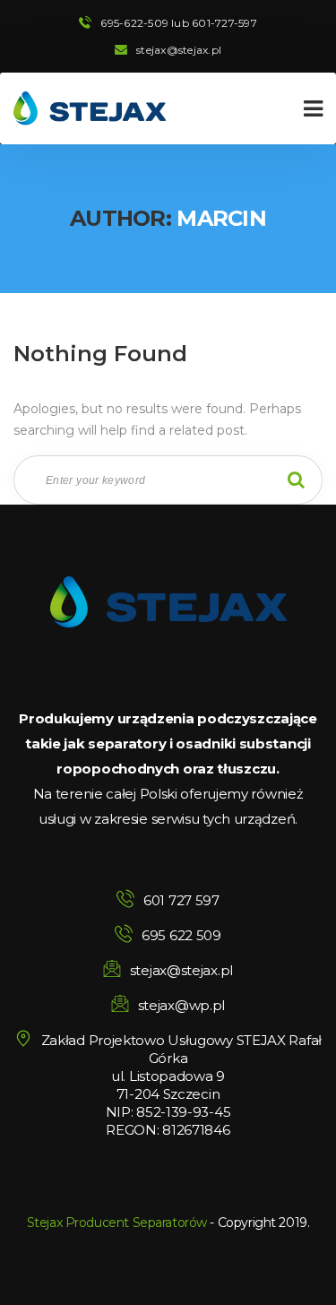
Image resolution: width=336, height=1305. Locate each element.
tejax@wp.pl (181, 1005)
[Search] (296, 480)
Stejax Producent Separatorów (117, 1222)
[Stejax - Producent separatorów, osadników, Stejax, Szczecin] (89, 108)
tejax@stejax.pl (178, 49)
